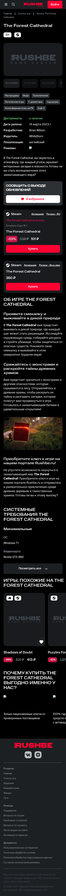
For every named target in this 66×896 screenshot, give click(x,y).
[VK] (28, 754)
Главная (8, 13)
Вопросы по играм (14, 815)
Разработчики (11, 788)
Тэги (6, 798)
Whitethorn (36, 136)
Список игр (24, 13)
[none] (13, 4)
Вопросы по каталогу (15, 825)
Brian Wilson (37, 130)
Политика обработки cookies (19, 852)
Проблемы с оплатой (15, 820)
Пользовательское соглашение (21, 848)
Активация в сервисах (16, 835)
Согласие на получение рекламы (22, 862)
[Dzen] (38, 754)
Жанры (7, 793)
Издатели (9, 783)
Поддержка (10, 810)
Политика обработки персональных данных (28, 857)
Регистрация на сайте (15, 830)
